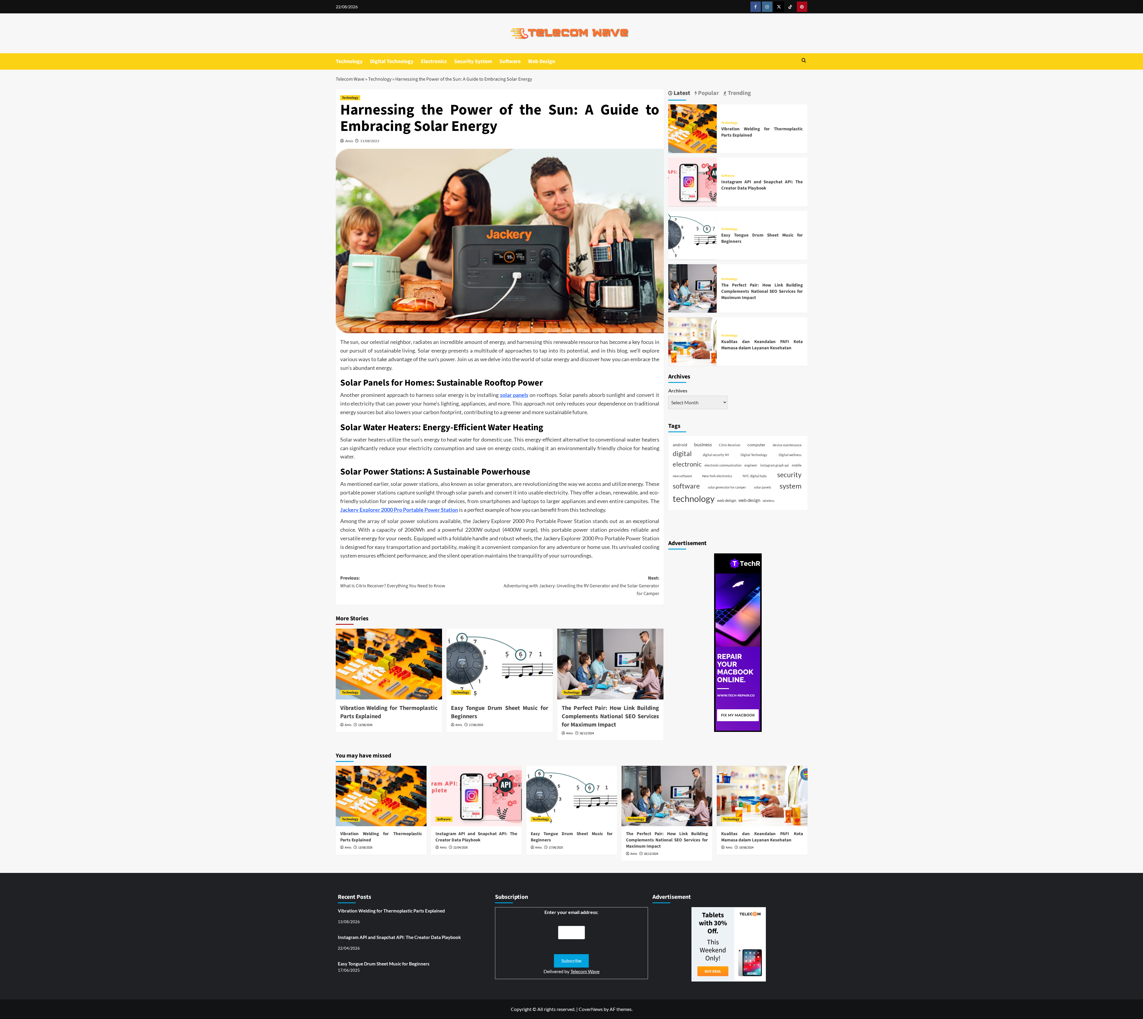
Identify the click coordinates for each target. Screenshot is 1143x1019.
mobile (797, 465)
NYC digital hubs (755, 476)
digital (682, 453)
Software (510, 61)
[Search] (804, 61)
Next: (581, 586)
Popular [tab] (708, 93)
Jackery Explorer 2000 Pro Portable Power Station (399, 509)
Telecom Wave (350, 79)
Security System (473, 61)
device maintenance (787, 445)
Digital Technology (391, 61)
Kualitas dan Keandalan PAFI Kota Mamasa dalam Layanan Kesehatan (762, 344)
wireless (769, 500)
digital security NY (716, 454)
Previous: (392, 582)
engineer (750, 465)
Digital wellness (790, 454)
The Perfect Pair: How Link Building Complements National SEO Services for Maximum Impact (610, 716)
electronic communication (723, 465)
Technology (349, 61)
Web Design (541, 61)
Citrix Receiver (730, 445)
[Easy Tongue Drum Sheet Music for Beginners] (499, 664)
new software (682, 476)
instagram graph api (774, 465)
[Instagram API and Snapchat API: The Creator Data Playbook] (692, 181)
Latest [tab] (681, 93)
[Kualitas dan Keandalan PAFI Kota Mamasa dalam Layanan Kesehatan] (692, 341)
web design (749, 500)
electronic (687, 464)
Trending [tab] (739, 93)
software (686, 486)
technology (694, 498)
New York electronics (717, 476)
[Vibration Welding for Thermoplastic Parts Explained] (389, 664)
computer (756, 444)
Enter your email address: (571, 912)
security (789, 474)
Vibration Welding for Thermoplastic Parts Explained (391, 910)
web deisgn (726, 500)
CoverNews (591, 1009)
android (680, 444)
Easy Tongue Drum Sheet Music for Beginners (384, 963)
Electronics (434, 61)
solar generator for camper (727, 487)
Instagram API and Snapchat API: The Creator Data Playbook (762, 185)
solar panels (514, 395)
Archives (677, 390)
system (791, 485)
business (703, 444)
